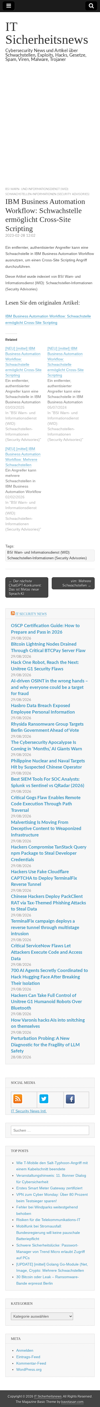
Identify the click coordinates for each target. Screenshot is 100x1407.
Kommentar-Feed (31, 1363)
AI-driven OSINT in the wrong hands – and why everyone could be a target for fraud (49, 687)
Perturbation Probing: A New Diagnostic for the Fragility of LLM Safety (45, 1044)
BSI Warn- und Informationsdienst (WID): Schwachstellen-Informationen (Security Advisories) (47, 555)
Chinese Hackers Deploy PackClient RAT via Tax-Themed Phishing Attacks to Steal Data (48, 902)
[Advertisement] (50, 131)
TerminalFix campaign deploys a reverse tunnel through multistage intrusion (45, 927)
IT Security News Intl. (29, 1111)
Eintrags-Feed (28, 1357)
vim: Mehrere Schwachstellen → (76, 583)
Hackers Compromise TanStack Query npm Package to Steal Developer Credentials (48, 853)
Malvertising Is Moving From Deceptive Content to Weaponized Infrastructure (46, 828)
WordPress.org (29, 1369)
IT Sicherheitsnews (46, 32)
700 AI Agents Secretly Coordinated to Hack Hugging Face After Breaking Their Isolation (49, 976)
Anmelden (24, 1350)
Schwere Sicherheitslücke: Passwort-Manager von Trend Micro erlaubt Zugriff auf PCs (50, 1251)
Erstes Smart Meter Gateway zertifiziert (49, 1188)
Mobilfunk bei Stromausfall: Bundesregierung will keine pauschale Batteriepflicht (48, 1232)
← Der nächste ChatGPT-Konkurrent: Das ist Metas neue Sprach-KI (25, 587)
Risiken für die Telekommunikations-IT (48, 1220)
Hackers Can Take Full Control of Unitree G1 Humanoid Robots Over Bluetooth (46, 1001)
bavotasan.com (72, 1402)
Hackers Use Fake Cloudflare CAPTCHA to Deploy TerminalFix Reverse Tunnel (44, 878)
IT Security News (31, 614)
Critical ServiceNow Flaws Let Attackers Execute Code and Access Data (46, 952)
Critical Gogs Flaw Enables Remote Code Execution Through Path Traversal (46, 804)
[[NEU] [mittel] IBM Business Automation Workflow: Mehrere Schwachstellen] (26, 489)
